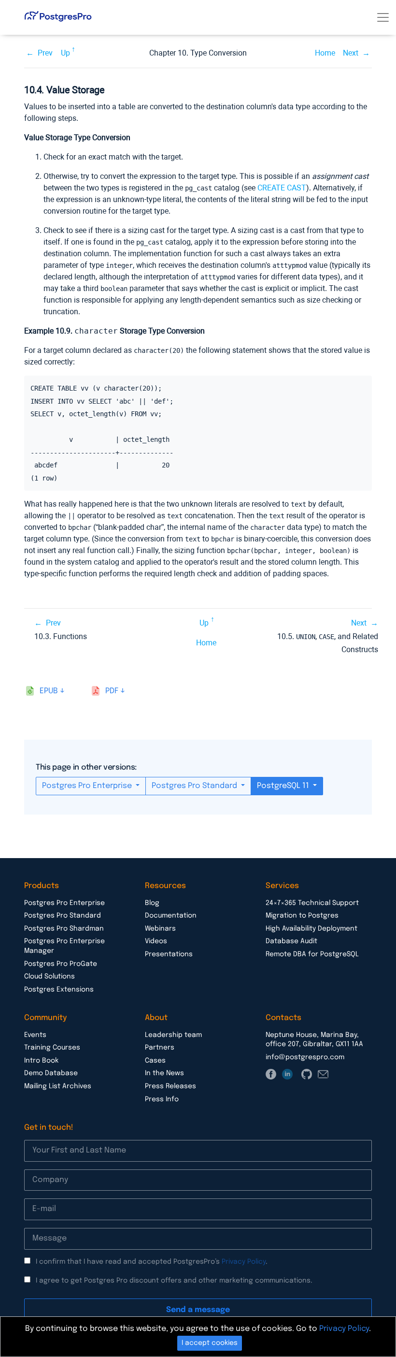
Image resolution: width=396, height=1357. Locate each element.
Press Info (162, 1099)
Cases (155, 1060)
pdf (111, 691)
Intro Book (41, 1060)
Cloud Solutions (49, 976)
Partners (159, 1047)
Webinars (160, 928)
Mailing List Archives (57, 1086)
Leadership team (173, 1035)
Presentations (169, 954)
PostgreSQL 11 (284, 786)
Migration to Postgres (302, 915)
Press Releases (170, 1086)
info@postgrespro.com (305, 1057)
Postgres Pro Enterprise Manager (64, 946)
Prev (45, 53)
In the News (164, 1073)
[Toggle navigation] (383, 17)
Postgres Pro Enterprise (88, 786)
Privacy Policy (244, 1261)
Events (35, 1035)
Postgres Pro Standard (195, 786)
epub (49, 691)
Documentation (171, 915)
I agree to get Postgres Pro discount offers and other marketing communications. (174, 1280)
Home (325, 53)
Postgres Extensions (59, 989)
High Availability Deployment (311, 928)
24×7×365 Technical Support (312, 903)
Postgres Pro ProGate (60, 964)
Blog (152, 903)
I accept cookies (210, 1343)
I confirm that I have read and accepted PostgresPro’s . (152, 1261)
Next (350, 53)
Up (65, 53)
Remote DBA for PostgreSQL (312, 954)
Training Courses (52, 1047)
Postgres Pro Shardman (64, 928)
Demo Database (51, 1073)
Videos (156, 941)
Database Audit (291, 941)
